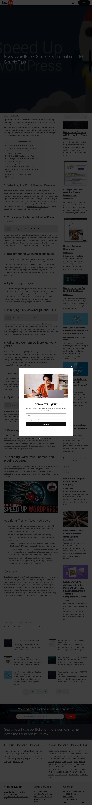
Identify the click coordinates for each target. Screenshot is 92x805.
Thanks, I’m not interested (46, 439)
